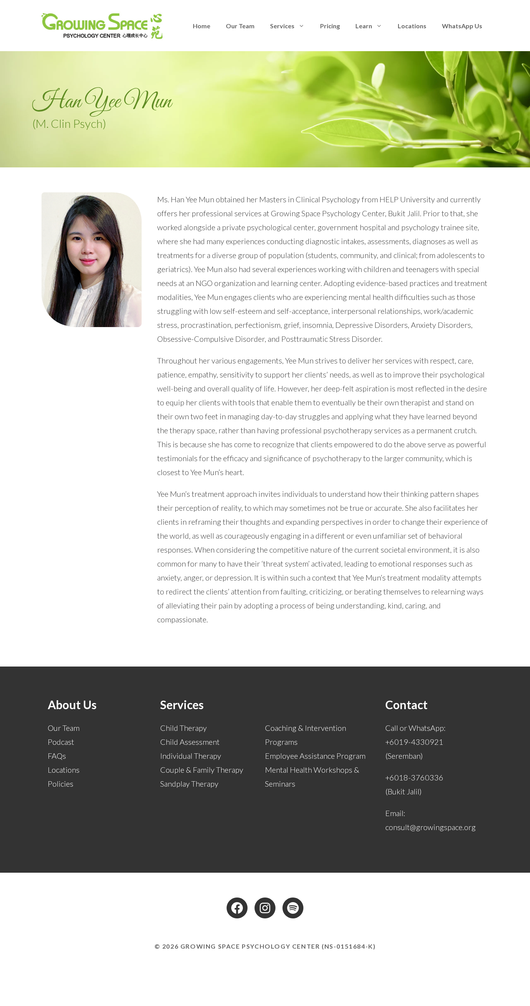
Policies (60, 783)
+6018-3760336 (414, 777)
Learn (363, 25)
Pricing (330, 25)
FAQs (57, 755)
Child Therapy (183, 727)
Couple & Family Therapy (201, 769)
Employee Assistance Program (315, 755)
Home (201, 25)
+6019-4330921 (414, 741)
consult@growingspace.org (430, 827)
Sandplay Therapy (189, 783)
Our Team (240, 25)
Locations (412, 25)
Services (282, 25)
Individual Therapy (190, 755)
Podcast (61, 741)
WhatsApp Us (462, 25)
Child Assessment (190, 741)
